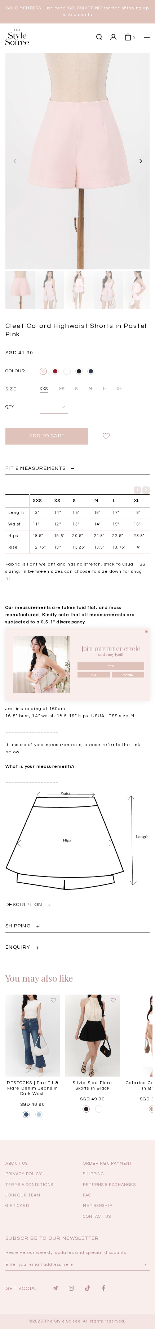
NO (94, 674)
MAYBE (128, 674)
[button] (135, 152)
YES (111, 666)
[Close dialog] (146, 631)
